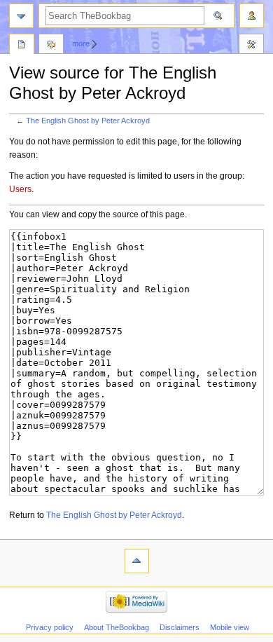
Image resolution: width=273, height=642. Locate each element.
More (81, 43)
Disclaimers (180, 627)
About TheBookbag (116, 627)
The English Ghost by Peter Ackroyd (88, 120)
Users (20, 189)
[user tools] (251, 16)
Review (22, 45)
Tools (251, 45)
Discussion (51, 45)
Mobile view (229, 627)
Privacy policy (50, 627)
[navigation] (21, 16)
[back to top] (137, 561)
